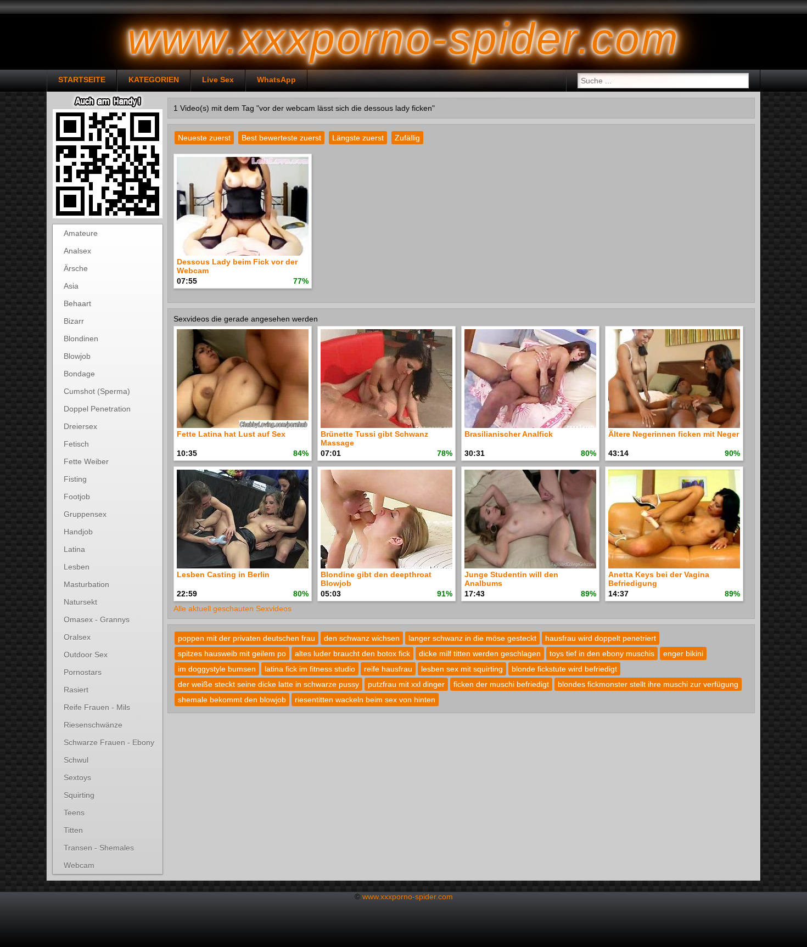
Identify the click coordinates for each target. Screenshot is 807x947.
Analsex (77, 250)
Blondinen (81, 338)
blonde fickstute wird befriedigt (564, 668)
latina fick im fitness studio (310, 668)
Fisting (75, 479)
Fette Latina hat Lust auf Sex (231, 434)
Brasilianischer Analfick (508, 434)
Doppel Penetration (97, 408)
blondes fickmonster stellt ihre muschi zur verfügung (648, 684)
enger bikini (683, 653)
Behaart (77, 303)
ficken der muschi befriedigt (501, 684)
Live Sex (218, 79)
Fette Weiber (86, 461)
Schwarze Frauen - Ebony (109, 742)
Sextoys (77, 777)
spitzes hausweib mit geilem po (232, 653)
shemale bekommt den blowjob (232, 699)
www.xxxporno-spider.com (407, 896)
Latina (74, 549)
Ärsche (76, 268)
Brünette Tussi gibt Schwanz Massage (374, 438)
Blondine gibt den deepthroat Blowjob (376, 579)
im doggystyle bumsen (217, 668)
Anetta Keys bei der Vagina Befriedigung (658, 579)
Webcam (79, 865)
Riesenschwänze (93, 724)
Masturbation (86, 584)
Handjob (78, 531)
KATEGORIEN (153, 79)
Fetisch (76, 443)
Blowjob (77, 356)
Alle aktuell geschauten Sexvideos (232, 608)
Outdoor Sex (86, 654)
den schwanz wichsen (362, 638)
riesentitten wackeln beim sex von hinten (365, 699)
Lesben (76, 566)
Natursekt (80, 601)
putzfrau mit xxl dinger (406, 684)
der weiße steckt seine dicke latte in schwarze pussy (268, 684)
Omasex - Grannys (97, 619)
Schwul (76, 760)
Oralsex (77, 637)
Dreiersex (80, 426)
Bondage (79, 373)
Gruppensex (85, 514)
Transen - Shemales (99, 847)
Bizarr (74, 321)
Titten (73, 830)
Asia (71, 285)
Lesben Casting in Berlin (223, 574)
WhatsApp (276, 79)
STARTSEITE (81, 79)
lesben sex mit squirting (462, 668)
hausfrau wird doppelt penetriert (600, 638)
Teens (74, 812)
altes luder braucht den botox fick (352, 653)
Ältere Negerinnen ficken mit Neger (673, 434)
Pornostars (83, 672)
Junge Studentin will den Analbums (511, 579)
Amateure (81, 233)
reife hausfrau (388, 668)
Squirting (79, 795)
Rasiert (76, 689)
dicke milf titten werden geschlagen (480, 653)
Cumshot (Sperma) (97, 391)
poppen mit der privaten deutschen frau (246, 638)
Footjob (77, 496)
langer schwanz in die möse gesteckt (472, 638)
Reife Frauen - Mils (97, 707)
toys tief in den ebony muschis (602, 653)
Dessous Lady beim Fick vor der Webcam (237, 266)
